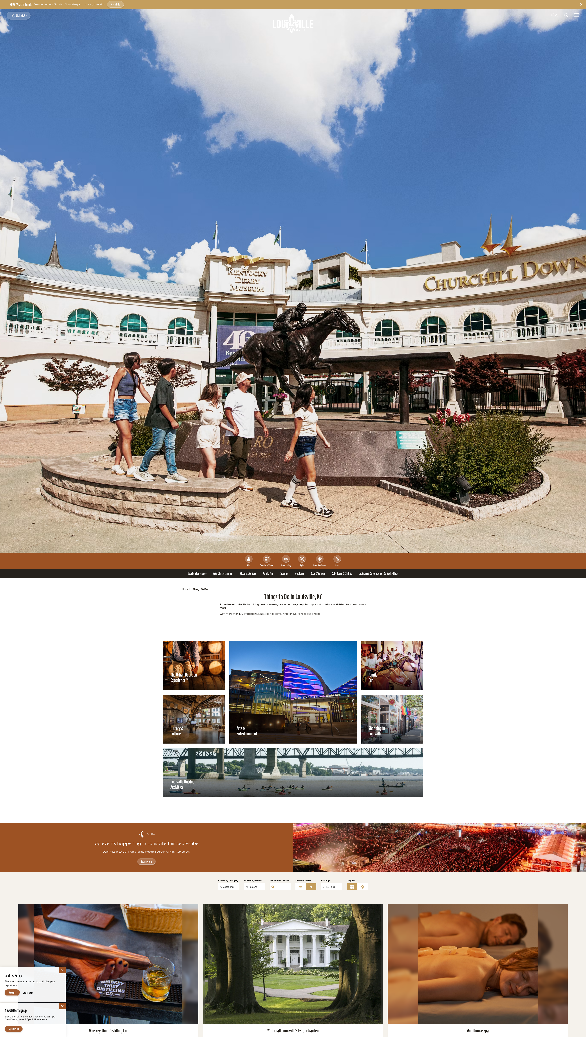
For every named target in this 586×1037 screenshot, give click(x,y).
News (337, 565)
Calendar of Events (267, 565)
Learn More (146, 861)
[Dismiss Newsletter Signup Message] (62, 1006)
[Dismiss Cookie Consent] (62, 970)
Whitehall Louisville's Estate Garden (293, 1030)
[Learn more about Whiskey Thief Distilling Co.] (108, 964)
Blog (248, 565)
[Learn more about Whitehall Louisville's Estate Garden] (293, 964)
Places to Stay (286, 565)
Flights (302, 565)
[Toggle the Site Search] (566, 15)
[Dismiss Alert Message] (581, 4)
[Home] (293, 23)
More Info (115, 4)
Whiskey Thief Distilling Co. (108, 1030)
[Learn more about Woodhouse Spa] (478, 964)
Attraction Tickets (319, 565)
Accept (12, 992)
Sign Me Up (14, 1029)
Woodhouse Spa (478, 1030)
